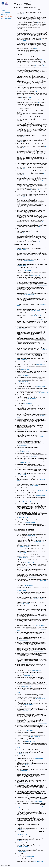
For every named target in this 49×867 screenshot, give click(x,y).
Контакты (3, 22)
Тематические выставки (6, 16)
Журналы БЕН (4, 14)
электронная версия (37, 131)
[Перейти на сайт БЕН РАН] (2, 3)
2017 (31, 1)
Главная (3, 7)
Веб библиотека (5, 10)
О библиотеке (4, 20)
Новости (3, 8)
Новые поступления (5, 12)
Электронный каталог (6, 18)
